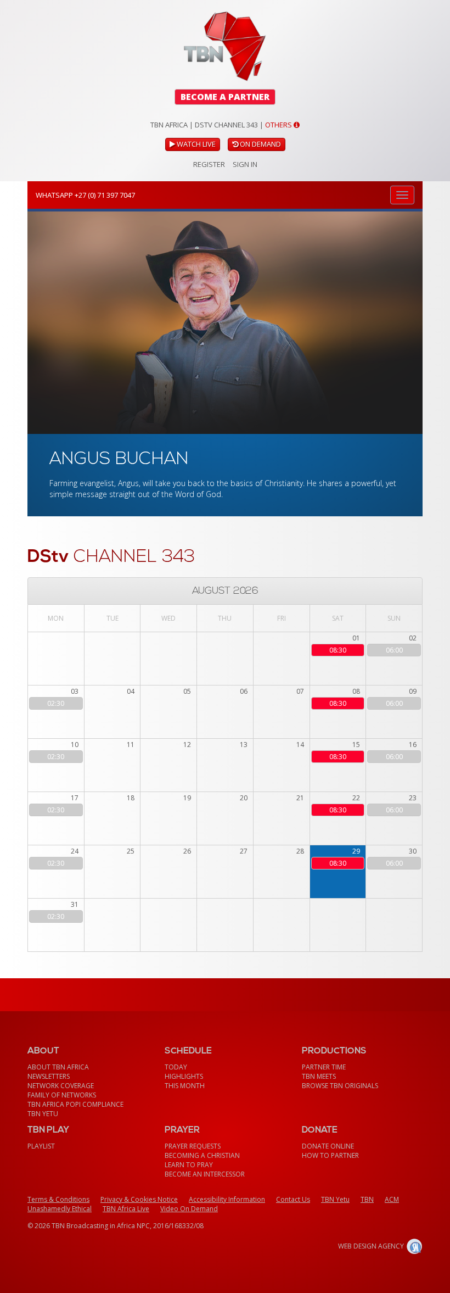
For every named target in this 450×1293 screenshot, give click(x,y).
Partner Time (324, 1067)
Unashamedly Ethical (59, 1208)
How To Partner (330, 1155)
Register (209, 164)
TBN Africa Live (126, 1208)
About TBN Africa (58, 1067)
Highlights (184, 1076)
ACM (392, 1199)
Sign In (245, 164)
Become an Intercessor (205, 1174)
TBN (367, 1199)
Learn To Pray (189, 1164)
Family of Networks (61, 1095)
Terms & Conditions (58, 1199)
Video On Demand (189, 1208)
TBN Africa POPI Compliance (75, 1104)
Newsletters (48, 1076)
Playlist (41, 1146)
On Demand (259, 144)
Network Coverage (60, 1085)
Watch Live (195, 144)
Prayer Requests (193, 1146)
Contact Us (293, 1199)
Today (176, 1067)
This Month (185, 1085)
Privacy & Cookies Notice (139, 1199)
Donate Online (328, 1146)
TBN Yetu (42, 1113)
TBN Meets (319, 1076)
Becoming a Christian (202, 1155)
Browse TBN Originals (340, 1085)
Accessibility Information (227, 1199)
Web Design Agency (371, 1246)
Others (279, 125)
